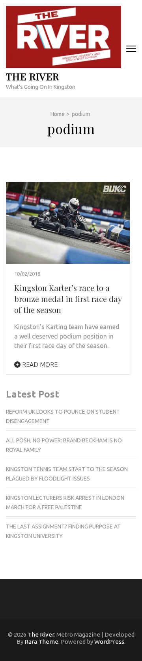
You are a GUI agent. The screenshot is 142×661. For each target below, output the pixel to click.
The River (32, 76)
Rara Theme (41, 641)
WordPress (109, 641)
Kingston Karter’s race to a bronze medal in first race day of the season (67, 298)
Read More (39, 364)
